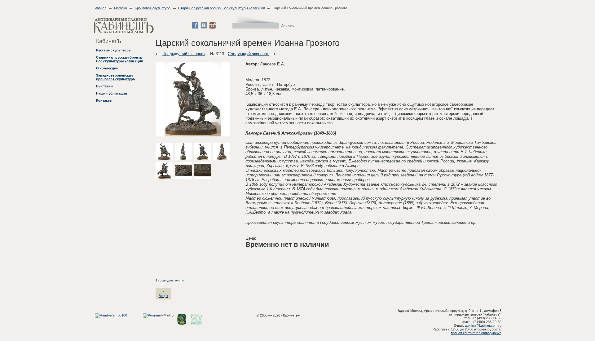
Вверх (163, 296)
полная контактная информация (476, 333)
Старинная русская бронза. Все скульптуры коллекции (221, 8)
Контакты (104, 100)
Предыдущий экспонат (183, 53)
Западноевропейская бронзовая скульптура (115, 77)
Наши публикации (111, 93)
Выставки (104, 86)
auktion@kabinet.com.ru (483, 325)
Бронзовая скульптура (152, 8)
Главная (100, 8)
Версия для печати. (170, 280)
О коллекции (107, 68)
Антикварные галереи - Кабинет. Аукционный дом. (124, 26)
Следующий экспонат (248, 53)
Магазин (120, 8)
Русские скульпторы (113, 50)
